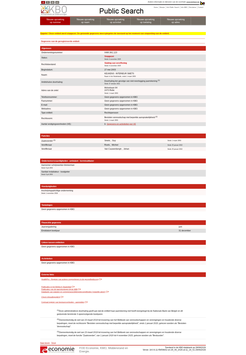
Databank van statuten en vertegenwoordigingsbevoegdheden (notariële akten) (73, 292)
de (52, 2)
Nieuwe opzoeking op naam (85, 21)
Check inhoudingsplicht (50, 297)
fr (48, 2)
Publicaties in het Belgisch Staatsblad (56, 287)
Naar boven (45, 343)
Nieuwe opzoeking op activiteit (115, 21)
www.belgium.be (192, 2)
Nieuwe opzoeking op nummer (55, 21)
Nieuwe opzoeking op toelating (145, 21)
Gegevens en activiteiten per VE (121, 124)
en (57, 2)
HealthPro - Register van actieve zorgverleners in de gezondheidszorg (70, 279)
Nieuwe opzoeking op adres (176, 21)
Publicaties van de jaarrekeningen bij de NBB (59, 289)
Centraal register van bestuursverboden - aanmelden (62, 302)
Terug (53, 343)
